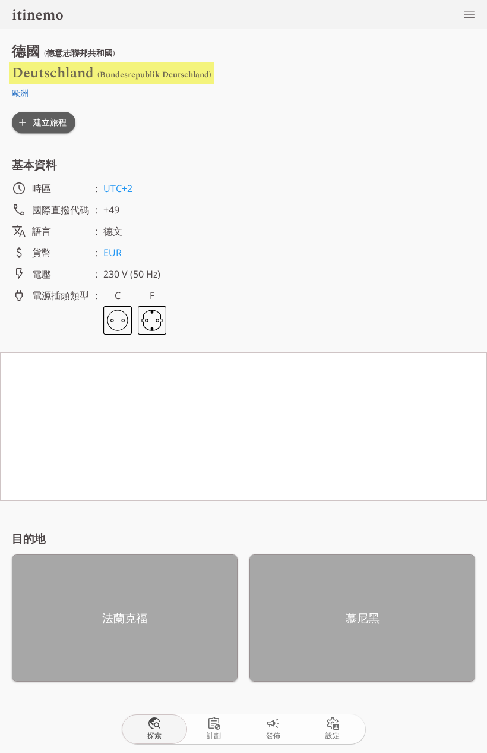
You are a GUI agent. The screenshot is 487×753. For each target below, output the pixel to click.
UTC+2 (117, 188)
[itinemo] (37, 14)
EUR (112, 252)
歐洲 (20, 93)
